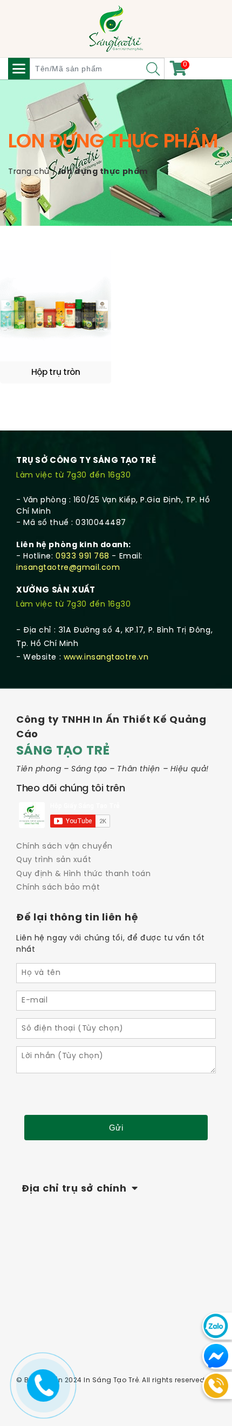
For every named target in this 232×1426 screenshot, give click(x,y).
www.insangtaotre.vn (106, 658)
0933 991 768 (83, 557)
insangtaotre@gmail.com (68, 568)
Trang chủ (29, 172)
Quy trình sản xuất (53, 860)
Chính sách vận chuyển (64, 847)
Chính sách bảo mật (58, 888)
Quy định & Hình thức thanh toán (83, 874)
